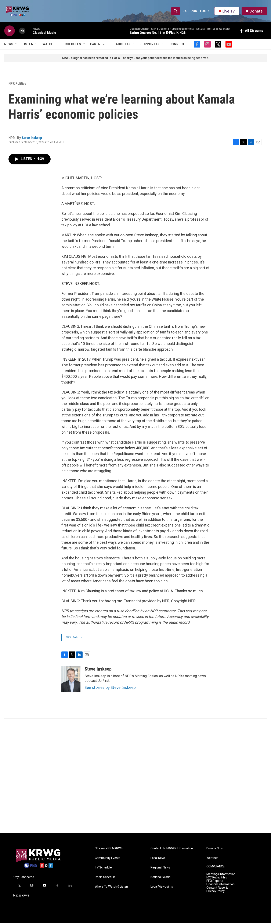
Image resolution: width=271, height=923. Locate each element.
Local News (158, 858)
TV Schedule (103, 867)
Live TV (228, 11)
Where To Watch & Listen (111, 886)
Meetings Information (220, 874)
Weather (212, 858)
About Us (123, 44)
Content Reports (217, 887)
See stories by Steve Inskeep (110, 687)
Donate (256, 11)
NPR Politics (17, 83)
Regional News (160, 867)
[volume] (22, 31)
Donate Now (214, 848)
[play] (9, 30)
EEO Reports (214, 880)
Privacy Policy (215, 891)
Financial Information (220, 884)
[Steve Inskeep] (70, 679)
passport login (196, 11)
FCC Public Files (216, 877)
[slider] (29, 30)
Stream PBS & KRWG (109, 848)
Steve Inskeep (32, 138)
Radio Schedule (105, 877)
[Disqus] (135, 776)
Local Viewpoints (162, 886)
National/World (160, 877)
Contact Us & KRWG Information (172, 848)
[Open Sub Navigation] (16, 44)
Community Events (107, 858)
